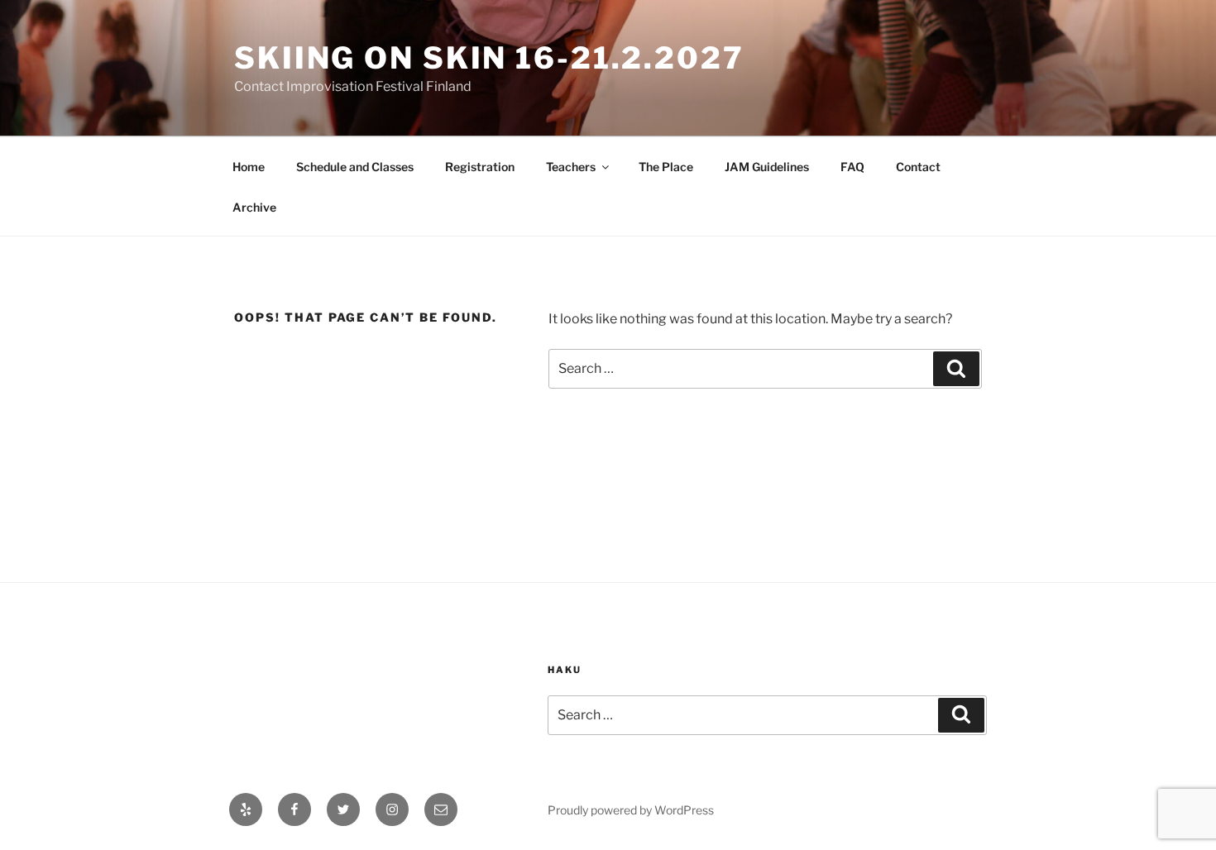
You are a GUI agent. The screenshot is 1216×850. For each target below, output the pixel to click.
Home (248, 167)
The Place (666, 167)
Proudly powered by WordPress (631, 810)
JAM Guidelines (767, 167)
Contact (918, 167)
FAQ (852, 167)
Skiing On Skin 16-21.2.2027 (489, 58)
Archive (254, 207)
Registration (480, 167)
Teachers (571, 167)
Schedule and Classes (355, 167)
